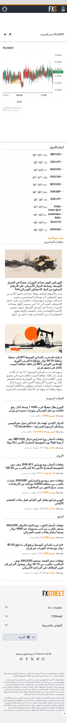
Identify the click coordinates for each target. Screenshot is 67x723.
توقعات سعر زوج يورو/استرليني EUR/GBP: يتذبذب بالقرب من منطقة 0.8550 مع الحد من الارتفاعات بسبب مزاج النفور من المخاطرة (35, 484)
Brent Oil (56, 221)
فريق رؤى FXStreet (46, 431)
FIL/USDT (8, 47)
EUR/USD (55, 229)
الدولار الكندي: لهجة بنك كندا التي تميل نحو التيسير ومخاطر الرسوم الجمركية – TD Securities (35, 424)
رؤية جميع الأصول (55, 238)
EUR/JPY (56, 199)
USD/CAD (55, 176)
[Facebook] (27, 659)
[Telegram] (38, 659)
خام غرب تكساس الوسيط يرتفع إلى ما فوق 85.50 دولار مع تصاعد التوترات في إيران (35, 546)
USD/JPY (55, 161)
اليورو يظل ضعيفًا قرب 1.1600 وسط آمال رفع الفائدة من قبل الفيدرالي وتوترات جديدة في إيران (36, 408)
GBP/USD (55, 154)
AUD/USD (55, 169)
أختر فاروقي (49, 473)
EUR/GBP (55, 191)
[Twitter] (32, 659)
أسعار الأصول (56, 147)
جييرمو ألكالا (49, 415)
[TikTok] (21, 659)
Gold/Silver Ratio (54, 216)
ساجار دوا (50, 447)
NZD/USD (55, 184)
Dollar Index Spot (54, 208)
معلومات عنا (55, 607)
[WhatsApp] (43, 659)
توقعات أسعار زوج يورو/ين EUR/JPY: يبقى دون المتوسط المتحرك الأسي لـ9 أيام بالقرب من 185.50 (34, 466)
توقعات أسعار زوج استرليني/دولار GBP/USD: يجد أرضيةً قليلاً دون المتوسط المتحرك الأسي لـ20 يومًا (35, 440)
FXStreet (53, 7)
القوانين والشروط (52, 625)
